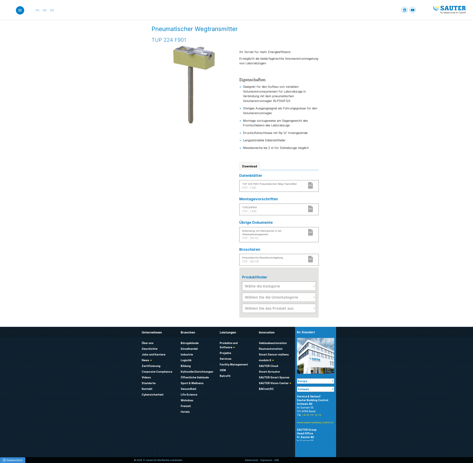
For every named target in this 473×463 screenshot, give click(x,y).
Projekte (225, 353)
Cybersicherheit (153, 394)
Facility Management (234, 364)
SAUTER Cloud (268, 365)
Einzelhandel (189, 348)
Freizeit (186, 406)
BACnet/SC (266, 388)
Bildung (186, 365)
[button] (12, 460)
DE (45, 10)
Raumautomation (271, 348)
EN (52, 10)
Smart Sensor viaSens (274, 354)
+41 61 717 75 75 (311, 414)
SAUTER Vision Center (274, 383)
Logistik (186, 360)
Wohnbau (187, 400)
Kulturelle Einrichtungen (197, 371)
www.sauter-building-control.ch (315, 422)
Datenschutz (251, 460)
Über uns (148, 343)
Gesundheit (188, 388)
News (145, 360)
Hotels (185, 411)
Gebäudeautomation (273, 343)
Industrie (187, 354)
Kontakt (147, 388)
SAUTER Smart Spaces (274, 377)
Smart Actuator (269, 371)
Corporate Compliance (157, 371)
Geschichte (149, 348)
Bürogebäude (190, 343)
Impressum (266, 460)
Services (226, 358)
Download (249, 166)
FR (37, 10)
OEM (223, 370)
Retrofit (225, 375)
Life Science (189, 394)
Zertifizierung (151, 365)
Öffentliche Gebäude (195, 377)
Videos (146, 377)
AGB (276, 460)
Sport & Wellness (192, 383)
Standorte (149, 383)
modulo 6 (265, 360)
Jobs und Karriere (153, 354)
